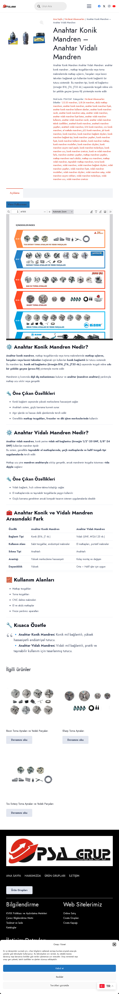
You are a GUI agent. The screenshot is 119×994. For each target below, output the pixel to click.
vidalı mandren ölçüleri (74, 172)
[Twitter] (104, 6)
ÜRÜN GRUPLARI (55, 876)
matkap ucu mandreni (92, 158)
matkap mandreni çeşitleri (95, 154)
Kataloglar (11, 927)
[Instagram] (109, 6)
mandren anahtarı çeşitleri (70, 154)
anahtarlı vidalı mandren (73, 126)
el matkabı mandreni (72, 130)
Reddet (59, 977)
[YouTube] (114, 6)
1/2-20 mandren (69, 102)
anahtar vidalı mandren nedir (75, 119)
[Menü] (89, 6)
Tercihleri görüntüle (59, 985)
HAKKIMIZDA (33, 876)
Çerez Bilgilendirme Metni (19, 918)
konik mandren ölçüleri (88, 144)
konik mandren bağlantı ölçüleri (92, 133)
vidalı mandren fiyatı (80, 168)
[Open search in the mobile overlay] (50, 6)
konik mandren (69, 133)
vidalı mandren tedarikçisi (88, 175)
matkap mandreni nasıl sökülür (67, 158)
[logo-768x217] (9, 6)
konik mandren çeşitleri (84, 137)
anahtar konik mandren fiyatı (98, 106)
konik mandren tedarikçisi (91, 147)
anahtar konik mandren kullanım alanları (71, 109)
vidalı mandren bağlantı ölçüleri (92, 165)
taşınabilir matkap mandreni (80, 161)
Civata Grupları (71, 918)
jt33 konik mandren (92, 130)
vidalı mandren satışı (95, 172)
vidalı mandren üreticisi (77, 179)
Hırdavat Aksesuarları (74, 19)
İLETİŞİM (74, 876)
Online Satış (69, 913)
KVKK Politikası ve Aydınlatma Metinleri (26, 913)
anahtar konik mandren (73, 106)
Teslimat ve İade (14, 923)
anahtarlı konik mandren (80, 123)
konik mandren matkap (98, 140)
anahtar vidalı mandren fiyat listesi (68, 116)
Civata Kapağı (70, 923)
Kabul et (60, 968)
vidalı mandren (70, 165)
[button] (114, 944)
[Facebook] (99, 6)
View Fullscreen (17, 204)
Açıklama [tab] (14, 193)
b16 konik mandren (94, 126)
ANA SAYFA (13, 876)
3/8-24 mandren (86, 102)
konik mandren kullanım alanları (72, 140)
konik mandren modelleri (64, 144)
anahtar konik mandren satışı (72, 112)
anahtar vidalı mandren (96, 112)
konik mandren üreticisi (77, 151)
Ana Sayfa (57, 19)
